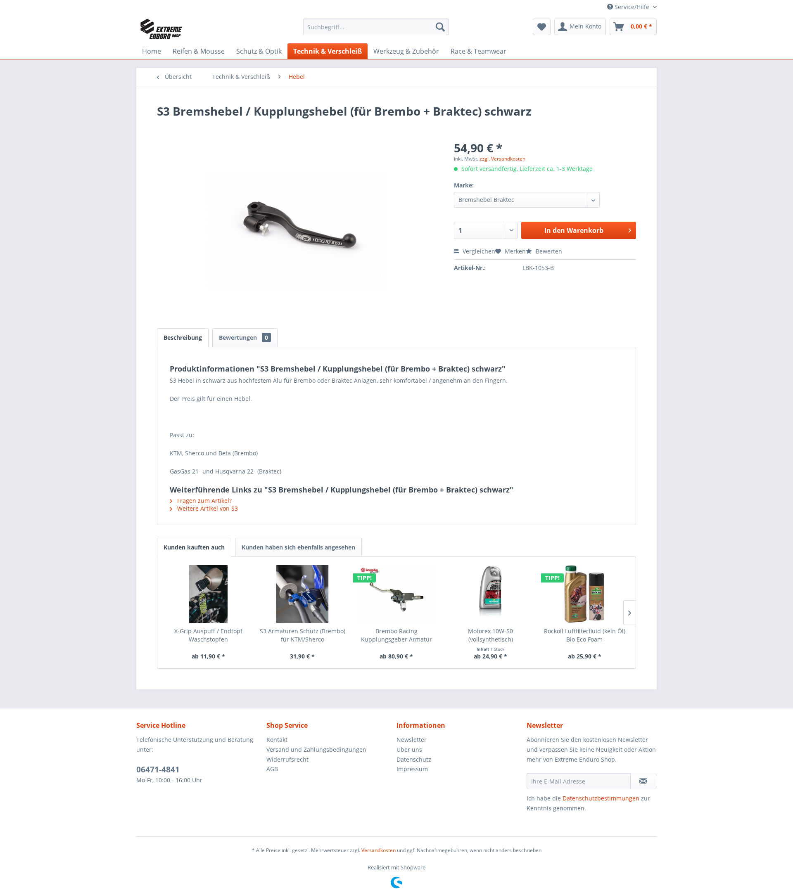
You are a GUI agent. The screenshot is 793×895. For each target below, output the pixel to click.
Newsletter (411, 739)
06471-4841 (158, 769)
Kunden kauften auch (194, 547)
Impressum (412, 769)
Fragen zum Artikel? (204, 500)
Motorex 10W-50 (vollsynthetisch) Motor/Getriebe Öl (490, 635)
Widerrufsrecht (287, 759)
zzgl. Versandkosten (502, 158)
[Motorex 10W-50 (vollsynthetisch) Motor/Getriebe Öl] (491, 594)
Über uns (409, 749)
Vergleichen (478, 251)
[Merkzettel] (542, 27)
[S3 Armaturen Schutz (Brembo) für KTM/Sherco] (303, 594)
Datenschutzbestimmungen (601, 798)
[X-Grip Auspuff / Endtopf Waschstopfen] (209, 594)
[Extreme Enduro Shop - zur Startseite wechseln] (161, 29)
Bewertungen (243, 337)
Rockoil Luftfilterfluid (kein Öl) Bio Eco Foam (584, 635)
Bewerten (548, 251)
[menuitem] (376, 27)
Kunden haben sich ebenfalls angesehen (298, 547)
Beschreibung (183, 337)
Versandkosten (378, 850)
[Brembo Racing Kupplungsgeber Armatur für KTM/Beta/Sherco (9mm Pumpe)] (396, 594)
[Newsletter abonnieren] (643, 781)
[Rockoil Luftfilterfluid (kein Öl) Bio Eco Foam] (584, 594)
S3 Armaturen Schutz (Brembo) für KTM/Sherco (302, 635)
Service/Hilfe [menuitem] (632, 7)
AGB (272, 769)
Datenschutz (413, 759)
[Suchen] (440, 27)
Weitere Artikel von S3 (207, 508)
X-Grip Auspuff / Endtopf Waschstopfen (208, 635)
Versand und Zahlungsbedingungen (316, 749)
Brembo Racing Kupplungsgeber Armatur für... (396, 635)
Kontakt (276, 739)
